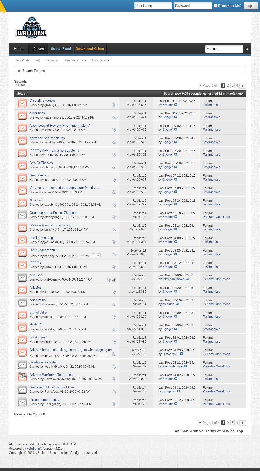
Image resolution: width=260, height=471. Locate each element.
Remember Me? (229, 6)
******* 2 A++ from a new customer (55, 150)
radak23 (50, 267)
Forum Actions (73, 60)
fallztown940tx (54, 142)
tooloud (49, 180)
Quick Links (99, 60)
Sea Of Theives (41, 163)
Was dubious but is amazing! (51, 225)
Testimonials (211, 105)
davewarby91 (53, 117)
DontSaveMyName (57, 379)
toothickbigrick (54, 367)
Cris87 (49, 155)
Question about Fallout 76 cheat (53, 213)
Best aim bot (39, 175)
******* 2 (35, 262)
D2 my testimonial (43, 250)
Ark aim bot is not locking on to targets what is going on (71, 350)
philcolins (51, 167)
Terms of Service (220, 431)
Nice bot (36, 200)
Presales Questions (216, 217)
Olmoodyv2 (170, 354)
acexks (49, 317)
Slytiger (167, 105)
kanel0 (49, 292)
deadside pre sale (43, 362)
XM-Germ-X (52, 279)
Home (19, 49)
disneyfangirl (53, 217)
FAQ (37, 60)
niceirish (50, 304)
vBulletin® (34, 448)
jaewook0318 (53, 242)
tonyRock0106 (54, 356)
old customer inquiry (44, 400)
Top (240, 431)
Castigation (52, 404)
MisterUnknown (173, 279)
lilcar (47, 192)
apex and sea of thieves (47, 138)
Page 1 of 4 (211, 85)
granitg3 (50, 105)
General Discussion (216, 279)
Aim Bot (36, 275)
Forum (38, 49)
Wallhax (181, 431)
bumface (50, 229)
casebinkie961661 (57, 205)
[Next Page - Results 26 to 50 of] (242, 86)
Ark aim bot (38, 300)
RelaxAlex (51, 391)
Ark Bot (35, 287)
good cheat (38, 337)
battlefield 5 (38, 312)
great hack (37, 113)
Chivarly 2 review (42, 100)
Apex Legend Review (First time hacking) (60, 125)
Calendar (51, 60)
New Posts (22, 60)
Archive (196, 431)
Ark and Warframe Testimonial (52, 375)
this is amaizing (41, 238)
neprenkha (51, 342)
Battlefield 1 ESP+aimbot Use (52, 387)
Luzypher (168, 391)
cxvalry (49, 130)
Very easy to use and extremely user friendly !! (64, 188)
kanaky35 (51, 256)
